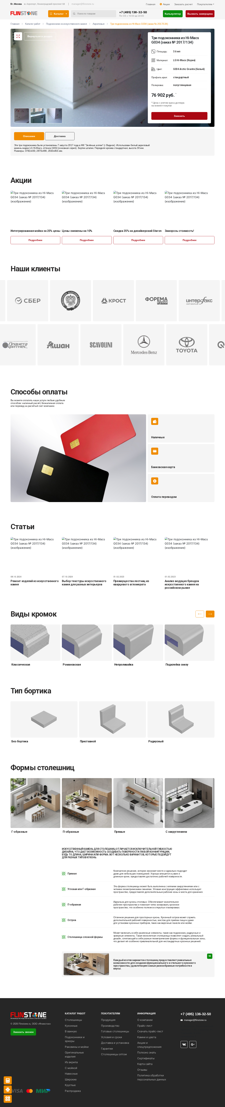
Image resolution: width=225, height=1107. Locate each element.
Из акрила (71, 1062)
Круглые (70, 1085)
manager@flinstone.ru (83, 4)
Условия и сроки (111, 1037)
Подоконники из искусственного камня (66, 23)
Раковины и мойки (77, 1047)
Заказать (179, 116)
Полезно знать (146, 1052)
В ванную (71, 1031)
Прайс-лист (144, 1025)
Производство (110, 1025)
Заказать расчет (183, 4)
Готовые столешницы (115, 1031)
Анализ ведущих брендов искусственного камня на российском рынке (182, 584)
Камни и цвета (146, 1037)
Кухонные (71, 1025)
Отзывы (142, 1069)
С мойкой (71, 1068)
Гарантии (107, 1048)
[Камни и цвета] (8, 1090)
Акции (166, 4)
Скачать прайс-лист (150, 1031)
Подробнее (35, 240)
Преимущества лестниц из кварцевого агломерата (131, 582)
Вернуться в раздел (39, 36)
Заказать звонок (23, 1032)
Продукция (108, 1020)
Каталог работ (32, 23)
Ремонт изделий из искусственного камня (35, 582)
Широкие (71, 1079)
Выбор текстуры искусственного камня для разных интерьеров (84, 582)
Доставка (60, 136)
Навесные (71, 1073)
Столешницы (73, 1020)
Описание (29, 136)
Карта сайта (144, 1064)
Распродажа (73, 1091)
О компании (145, 1020)
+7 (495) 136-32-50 (133, 12)
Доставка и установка (115, 1042)
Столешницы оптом (114, 1054)
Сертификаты (146, 1058)
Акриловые (98, 23)
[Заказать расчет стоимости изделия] (8, 1099)
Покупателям (204, 4)
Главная (150, 4)
